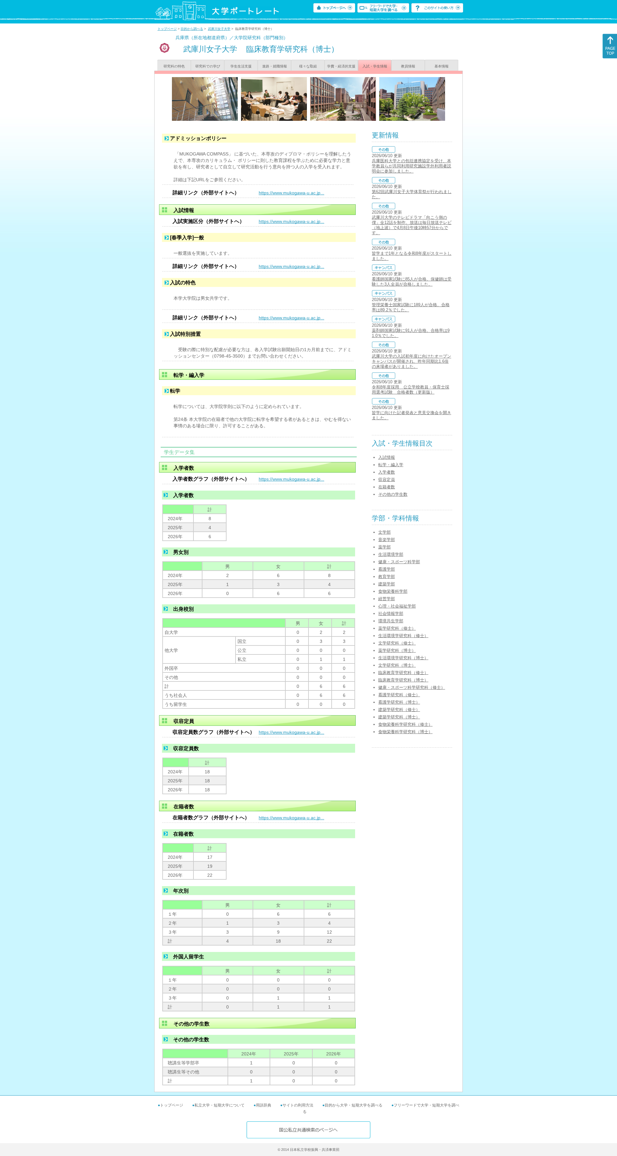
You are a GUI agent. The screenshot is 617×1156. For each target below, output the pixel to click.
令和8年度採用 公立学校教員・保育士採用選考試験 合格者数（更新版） (410, 390)
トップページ (167, 29)
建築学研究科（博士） (399, 717)
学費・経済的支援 (341, 66)
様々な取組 (308, 66)
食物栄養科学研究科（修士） (405, 724)
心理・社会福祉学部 (397, 606)
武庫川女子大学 (219, 29)
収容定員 (386, 479)
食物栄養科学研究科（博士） (405, 731)
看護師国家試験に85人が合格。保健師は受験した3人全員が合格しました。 (412, 282)
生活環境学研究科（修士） (403, 635)
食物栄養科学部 (392, 591)
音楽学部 (386, 539)
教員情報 (408, 66)
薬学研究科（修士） (397, 628)
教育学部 (386, 576)
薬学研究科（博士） (397, 650)
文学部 (384, 532)
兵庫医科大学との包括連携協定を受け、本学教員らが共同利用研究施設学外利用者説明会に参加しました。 (411, 165)
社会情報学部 (390, 613)
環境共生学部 (390, 620)
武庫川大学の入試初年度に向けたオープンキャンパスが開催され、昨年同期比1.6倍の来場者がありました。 (411, 361)
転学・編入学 (390, 464)
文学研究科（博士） (397, 665)
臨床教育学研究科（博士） (403, 680)
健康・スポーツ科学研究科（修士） (411, 687)
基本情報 (441, 66)
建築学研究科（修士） (399, 709)
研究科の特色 (174, 66)
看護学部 (386, 569)
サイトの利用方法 (297, 1105)
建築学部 (386, 584)
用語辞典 (263, 1105)
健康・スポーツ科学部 (399, 561)
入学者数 (386, 472)
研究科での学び (207, 66)
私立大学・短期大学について (219, 1105)
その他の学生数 (392, 494)
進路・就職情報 (274, 66)
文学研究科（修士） (397, 643)
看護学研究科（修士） (399, 694)
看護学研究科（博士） (399, 702)
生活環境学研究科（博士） (403, 657)
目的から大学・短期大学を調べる (353, 1105)
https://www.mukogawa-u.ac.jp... (291, 192)
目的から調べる (192, 29)
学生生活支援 (241, 66)
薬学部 (384, 547)
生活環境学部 (390, 554)
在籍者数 (386, 487)
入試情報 (386, 457)
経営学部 (386, 598)
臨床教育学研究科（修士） (403, 672)
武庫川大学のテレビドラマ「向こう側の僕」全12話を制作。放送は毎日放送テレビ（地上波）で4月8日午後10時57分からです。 (412, 225)
